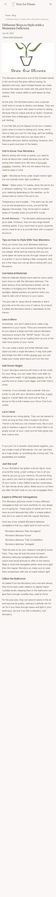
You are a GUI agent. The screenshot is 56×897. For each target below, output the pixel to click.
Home (7, 15)
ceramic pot (35, 355)
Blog (14, 15)
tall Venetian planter (34, 377)
